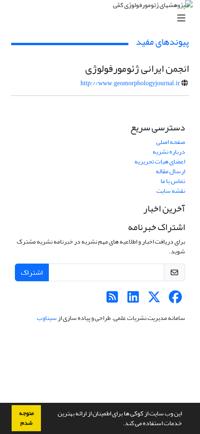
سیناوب (47, 318)
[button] (120, 424)
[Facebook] (175, 299)
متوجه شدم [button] (26, 417)
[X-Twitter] (154, 299)
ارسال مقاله (170, 171)
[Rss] (112, 299)
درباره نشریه (169, 151)
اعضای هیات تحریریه (159, 161)
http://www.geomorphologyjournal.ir (130, 83)
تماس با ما (172, 181)
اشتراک (32, 272)
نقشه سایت (170, 190)
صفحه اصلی (170, 142)
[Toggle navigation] (103, 18)
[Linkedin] (133, 299)
